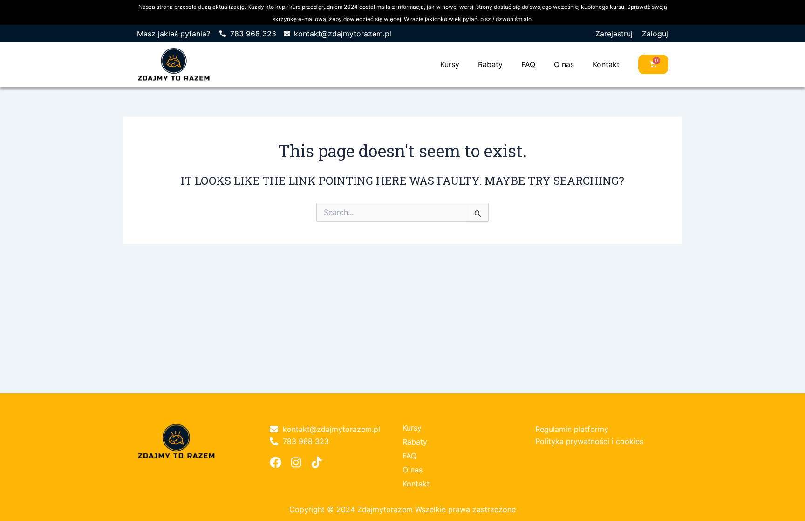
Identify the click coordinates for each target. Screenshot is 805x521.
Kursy (449, 64)
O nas (564, 64)
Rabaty (490, 64)
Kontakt (606, 64)
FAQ (528, 64)
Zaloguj (655, 33)
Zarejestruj (614, 33)
